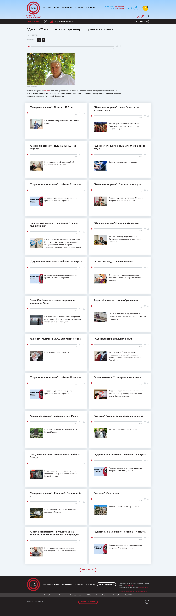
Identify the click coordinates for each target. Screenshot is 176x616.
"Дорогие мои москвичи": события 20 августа (56, 261)
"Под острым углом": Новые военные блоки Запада (55, 456)
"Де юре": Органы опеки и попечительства (118, 416)
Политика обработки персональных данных (133, 591)
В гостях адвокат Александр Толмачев (124, 506)
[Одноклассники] (43, 40)
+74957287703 (119, 7)
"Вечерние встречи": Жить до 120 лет (51, 107)
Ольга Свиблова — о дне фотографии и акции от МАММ (52, 301)
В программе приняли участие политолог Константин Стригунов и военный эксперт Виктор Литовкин (61, 473)
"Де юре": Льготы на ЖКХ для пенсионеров (55, 338)
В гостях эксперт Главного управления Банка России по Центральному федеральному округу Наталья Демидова (126, 393)
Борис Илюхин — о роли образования (116, 300)
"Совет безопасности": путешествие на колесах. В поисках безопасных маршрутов (55, 533)
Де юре (47, 90)
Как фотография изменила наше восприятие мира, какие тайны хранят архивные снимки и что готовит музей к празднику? (62, 319)
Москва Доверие (75, 595)
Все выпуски (88, 570)
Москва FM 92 (33, 584)
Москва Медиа (48, 595)
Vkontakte (138, 16)
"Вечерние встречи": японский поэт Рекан (54, 416)
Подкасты (79, 8)
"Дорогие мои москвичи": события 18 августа (120, 454)
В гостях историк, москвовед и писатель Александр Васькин (60, 510)
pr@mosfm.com (143, 587)
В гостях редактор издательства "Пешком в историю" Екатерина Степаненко (126, 199)
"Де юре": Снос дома (106, 493)
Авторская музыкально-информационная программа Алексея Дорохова (60, 199)
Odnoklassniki (142, 16)
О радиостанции (51, 8)
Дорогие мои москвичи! (64, 21)
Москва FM (116, 595)
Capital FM (128, 595)
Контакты (90, 8)
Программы (66, 8)
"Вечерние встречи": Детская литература (117, 184)
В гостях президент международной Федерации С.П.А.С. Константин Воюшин (61, 549)
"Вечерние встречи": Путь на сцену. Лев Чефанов (53, 147)
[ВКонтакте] (39, 40)
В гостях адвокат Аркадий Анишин (123, 162)
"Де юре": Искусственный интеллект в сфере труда (119, 147)
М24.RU (88, 595)
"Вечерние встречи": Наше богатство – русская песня (116, 108)
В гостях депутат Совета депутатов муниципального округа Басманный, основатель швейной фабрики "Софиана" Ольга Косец (125, 356)
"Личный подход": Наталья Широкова (116, 223)
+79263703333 (119, 9)
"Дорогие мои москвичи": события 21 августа (55, 184)
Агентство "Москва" (102, 595)
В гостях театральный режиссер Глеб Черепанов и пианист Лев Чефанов (59, 163)
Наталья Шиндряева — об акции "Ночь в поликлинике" (54, 224)
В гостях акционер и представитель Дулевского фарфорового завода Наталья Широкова (125, 239)
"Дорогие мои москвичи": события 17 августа (120, 531)
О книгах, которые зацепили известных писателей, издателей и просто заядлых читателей (125, 278)
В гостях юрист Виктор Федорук (57, 352)
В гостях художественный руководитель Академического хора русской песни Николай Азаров (124, 126)
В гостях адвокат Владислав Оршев (123, 429)
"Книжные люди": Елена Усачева (113, 261)
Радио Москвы (33, 8)
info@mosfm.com (129, 585)
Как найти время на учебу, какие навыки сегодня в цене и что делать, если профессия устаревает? (127, 316)
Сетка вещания (141, 21)
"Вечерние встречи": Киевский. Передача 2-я (55, 494)
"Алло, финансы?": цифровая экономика (117, 377)
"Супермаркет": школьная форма (113, 338)
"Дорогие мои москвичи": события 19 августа (55, 377)
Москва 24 (62, 595)
